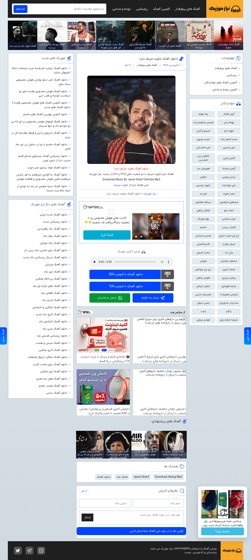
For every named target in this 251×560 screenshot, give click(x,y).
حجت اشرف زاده (229, 139)
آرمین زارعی (229, 158)
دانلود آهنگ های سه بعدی (51, 379)
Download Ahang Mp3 (168, 477)
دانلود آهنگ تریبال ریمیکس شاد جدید (45, 257)
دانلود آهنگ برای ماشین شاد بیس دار (45, 250)
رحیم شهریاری (229, 286)
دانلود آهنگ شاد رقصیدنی (52, 229)
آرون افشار (228, 114)
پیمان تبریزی (229, 278)
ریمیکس (141, 9)
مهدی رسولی (203, 319)
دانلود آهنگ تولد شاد (55, 236)
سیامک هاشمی (203, 202)
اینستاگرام (41, 551)
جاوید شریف (121, 185)
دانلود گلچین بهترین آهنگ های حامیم (45, 114)
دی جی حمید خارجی (229, 235)
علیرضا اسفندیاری (229, 319)
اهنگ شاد (122, 477)
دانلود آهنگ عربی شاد (54, 329)
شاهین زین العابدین (203, 158)
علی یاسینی (229, 147)
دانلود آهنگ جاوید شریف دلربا (158, 59)
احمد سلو (229, 210)
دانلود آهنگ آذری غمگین (53, 350)
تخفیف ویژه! (223, 531)
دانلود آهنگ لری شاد (55, 272)
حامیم (203, 227)
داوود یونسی (203, 185)
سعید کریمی (203, 252)
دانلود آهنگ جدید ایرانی (53, 215)
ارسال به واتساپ (106, 298)
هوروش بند (203, 168)
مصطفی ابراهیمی (229, 202)
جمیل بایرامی (203, 286)
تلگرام (29, 551)
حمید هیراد (229, 193)
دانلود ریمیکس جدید (55, 222)
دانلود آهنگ (104, 477)
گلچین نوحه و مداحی (224, 90)
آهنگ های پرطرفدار (187, 9)
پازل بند (229, 252)
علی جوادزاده (229, 185)
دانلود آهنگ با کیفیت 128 (126, 286)
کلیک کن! (107, 235)
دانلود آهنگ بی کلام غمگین (51, 279)
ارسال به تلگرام (150, 298)
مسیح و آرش (203, 131)
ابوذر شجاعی (229, 219)
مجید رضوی (203, 139)
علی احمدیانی (203, 147)
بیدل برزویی (229, 177)
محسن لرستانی (203, 235)
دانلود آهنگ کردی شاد (54, 300)
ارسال (87, 517)
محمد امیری (229, 269)
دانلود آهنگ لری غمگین (53, 371)
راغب (203, 311)
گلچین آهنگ (161, 9)
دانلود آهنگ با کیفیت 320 (126, 274)
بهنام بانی (229, 122)
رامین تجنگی (203, 303)
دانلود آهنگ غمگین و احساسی (50, 307)
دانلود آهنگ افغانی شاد (54, 293)
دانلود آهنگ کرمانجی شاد (53, 321)
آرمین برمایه (229, 168)
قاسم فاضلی (203, 244)
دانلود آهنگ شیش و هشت (51, 343)
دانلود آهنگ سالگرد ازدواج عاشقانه (47, 357)
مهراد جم (229, 131)
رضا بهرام (203, 114)
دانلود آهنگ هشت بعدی (53, 386)
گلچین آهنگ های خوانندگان (220, 82)
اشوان (203, 177)
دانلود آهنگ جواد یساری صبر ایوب (47, 168)
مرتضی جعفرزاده (229, 294)
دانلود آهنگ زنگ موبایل (53, 243)
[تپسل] (85, 207)
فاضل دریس (229, 227)
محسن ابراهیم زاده (203, 122)
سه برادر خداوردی (228, 303)
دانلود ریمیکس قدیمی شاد (52, 336)
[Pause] (136, 236)
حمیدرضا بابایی (203, 294)
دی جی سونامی (203, 269)
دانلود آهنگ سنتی (56, 393)
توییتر (18, 551)
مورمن (203, 261)
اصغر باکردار (229, 244)
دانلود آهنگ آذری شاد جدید (51, 314)
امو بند (203, 193)
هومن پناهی (203, 278)
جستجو (20, 9)
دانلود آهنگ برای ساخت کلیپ (50, 364)
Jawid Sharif (141, 477)
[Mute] (141, 236)
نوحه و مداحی (121, 9)
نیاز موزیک (224, 9)
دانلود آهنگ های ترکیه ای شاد (50, 286)
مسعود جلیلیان (229, 261)
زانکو (228, 311)
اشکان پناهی (203, 210)
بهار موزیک (203, 219)
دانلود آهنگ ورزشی (56, 264)
